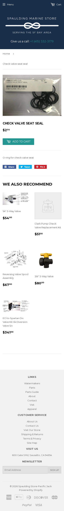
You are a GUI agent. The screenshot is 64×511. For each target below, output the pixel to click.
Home (6, 53)
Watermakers (32, 383)
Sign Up (54, 470)
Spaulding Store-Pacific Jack (35, 486)
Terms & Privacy (32, 438)
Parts (32, 387)
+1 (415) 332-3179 (42, 41)
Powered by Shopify (30, 490)
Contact (32, 400)
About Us (32, 421)
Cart (58, 4)
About (32, 396)
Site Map (32, 442)
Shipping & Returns (32, 434)
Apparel (32, 409)
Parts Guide (32, 391)
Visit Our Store (32, 430)
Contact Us (32, 425)
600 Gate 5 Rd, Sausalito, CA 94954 (32, 455)
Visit (32, 404)
